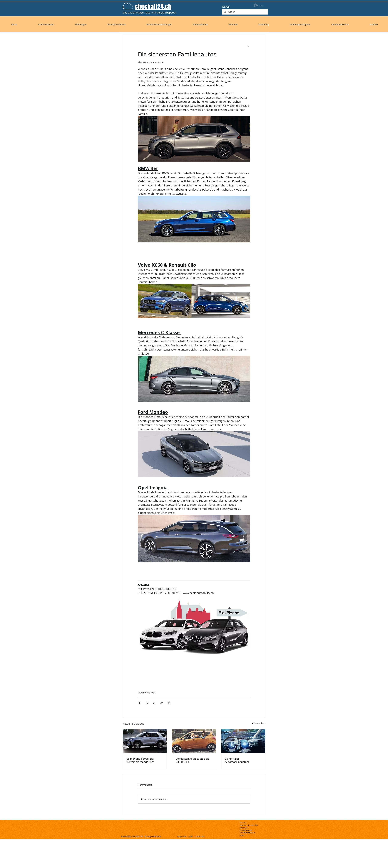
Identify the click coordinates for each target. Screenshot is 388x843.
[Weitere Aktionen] (248, 46)
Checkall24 (244, 828)
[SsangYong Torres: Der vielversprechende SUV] (145, 741)
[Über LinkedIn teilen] (154, 702)
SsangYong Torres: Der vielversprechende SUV (140, 760)
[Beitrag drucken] (169, 702)
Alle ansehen (258, 723)
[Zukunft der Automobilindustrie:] (243, 741)
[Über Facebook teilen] (139, 702)
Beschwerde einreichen (249, 825)
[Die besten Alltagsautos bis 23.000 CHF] (194, 741)
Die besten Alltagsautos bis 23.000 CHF (192, 760)
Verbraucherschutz (247, 833)
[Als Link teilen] (161, 702)
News (242, 835)
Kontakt (243, 823)
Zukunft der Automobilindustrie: (237, 760)
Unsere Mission (246, 830)
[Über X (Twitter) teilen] (146, 702)
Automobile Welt (147, 692)
